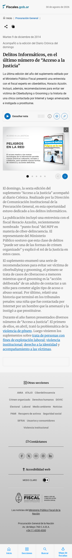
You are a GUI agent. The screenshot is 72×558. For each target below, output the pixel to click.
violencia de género (17, 331)
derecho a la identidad (40, 345)
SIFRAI (21, 420)
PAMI (13, 413)
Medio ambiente (42, 406)
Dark (46, 481)
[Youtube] (36, 456)
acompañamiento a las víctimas (27, 349)
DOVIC (59, 399)
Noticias (57, 406)
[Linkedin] (50, 456)
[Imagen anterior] (58, 176)
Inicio (9, 18)
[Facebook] (22, 456)
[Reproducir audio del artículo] (7, 116)
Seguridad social (52, 413)
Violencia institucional (36, 427)
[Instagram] (43, 456)
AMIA (20, 392)
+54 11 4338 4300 (36, 530)
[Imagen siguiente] (65, 176)
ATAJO (29, 392)
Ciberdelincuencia (45, 392)
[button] (27, 176)
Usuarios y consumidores (41, 420)
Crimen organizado (19, 399)
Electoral (15, 406)
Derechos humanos (43, 399)
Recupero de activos (29, 413)
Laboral (26, 406)
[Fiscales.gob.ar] (25, 7)
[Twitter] (29, 456)
